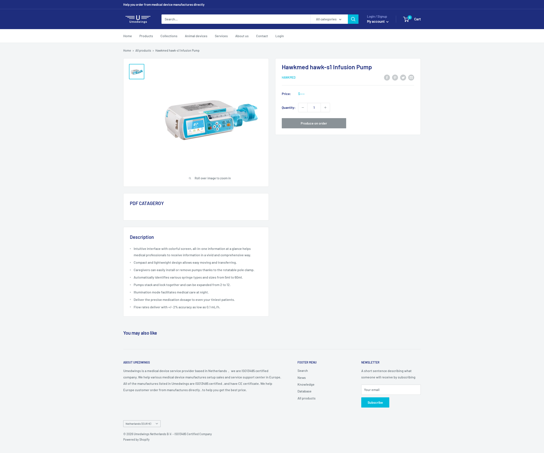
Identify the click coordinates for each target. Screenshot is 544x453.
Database (305, 391)
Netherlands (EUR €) (138, 423)
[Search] (353, 19)
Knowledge (306, 384)
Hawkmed (289, 77)
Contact (262, 36)
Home (127, 36)
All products (143, 50)
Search (303, 370)
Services (221, 36)
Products (146, 36)
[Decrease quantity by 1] (302, 107)
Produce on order (314, 123)
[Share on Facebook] (387, 77)
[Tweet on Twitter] (403, 77)
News (302, 377)
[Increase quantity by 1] (325, 107)
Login (279, 36)
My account (376, 21)
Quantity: (289, 107)
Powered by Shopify (136, 439)
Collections (168, 36)
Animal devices (196, 36)
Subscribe (375, 402)
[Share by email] (411, 77)
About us (242, 36)
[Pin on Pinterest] (395, 77)
